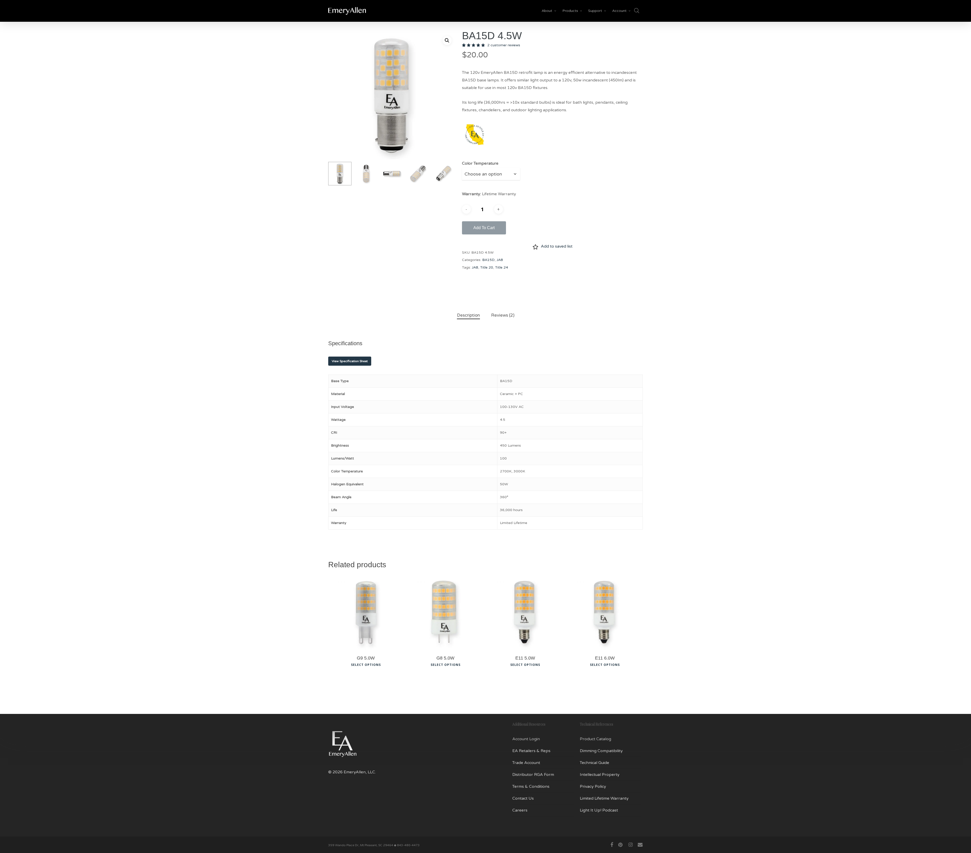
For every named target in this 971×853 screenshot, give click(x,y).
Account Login (526, 738)
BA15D (488, 260)
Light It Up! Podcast (599, 810)
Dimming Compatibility (601, 750)
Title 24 (501, 267)
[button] (447, 40)
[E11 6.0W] (605, 612)
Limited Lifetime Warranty (604, 798)
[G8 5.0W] (445, 612)
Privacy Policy (593, 786)
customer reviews (503, 45)
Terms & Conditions (530, 786)
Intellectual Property (600, 774)
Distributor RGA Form (533, 774)
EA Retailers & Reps (531, 750)
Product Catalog (595, 738)
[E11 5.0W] (525, 612)
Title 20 (486, 267)
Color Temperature (480, 163)
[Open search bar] (636, 11)
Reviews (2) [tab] (502, 315)
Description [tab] (468, 315)
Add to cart (484, 228)
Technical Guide (594, 762)
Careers (519, 810)
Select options (366, 665)
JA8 (500, 260)
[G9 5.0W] (366, 612)
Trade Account (526, 762)
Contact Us (523, 798)
